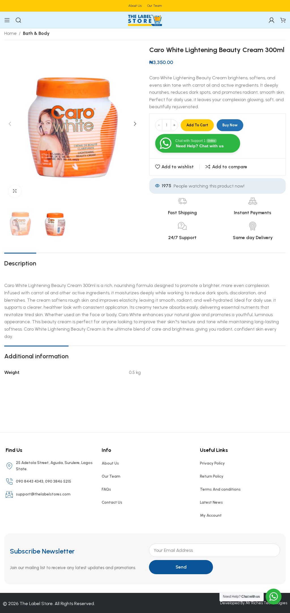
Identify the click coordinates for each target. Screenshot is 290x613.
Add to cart (197, 125)
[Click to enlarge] (14, 191)
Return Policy (211, 476)
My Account (211, 515)
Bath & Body (36, 33)
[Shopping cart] (283, 20)
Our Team (111, 476)
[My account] (271, 20)
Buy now (230, 125)
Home (10, 33)
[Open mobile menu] (7, 20)
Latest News (211, 502)
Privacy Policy (212, 463)
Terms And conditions (220, 489)
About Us (110, 463)
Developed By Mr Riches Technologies (253, 603)
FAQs (106, 489)
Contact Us (112, 502)
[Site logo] (145, 19)
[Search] (18, 20)
